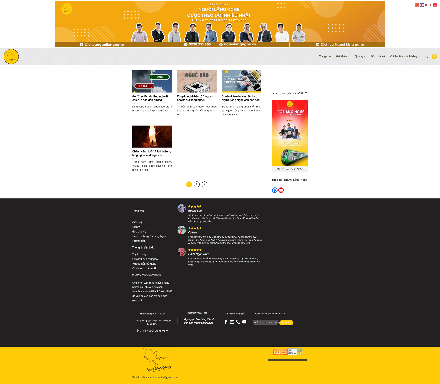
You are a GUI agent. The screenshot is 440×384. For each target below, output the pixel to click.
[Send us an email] (232, 322)
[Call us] (238, 322)
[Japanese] (426, 4)
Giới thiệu (341, 56)
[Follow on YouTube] (244, 322)
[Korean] (430, 4)
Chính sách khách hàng (403, 56)
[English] (422, 4)
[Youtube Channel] (281, 190)
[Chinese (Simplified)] (417, 4)
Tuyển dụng (139, 254)
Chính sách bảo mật (144, 268)
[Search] (426, 56)
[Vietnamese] (435, 4)
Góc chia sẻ (378, 56)
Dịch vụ (359, 56)
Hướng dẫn (139, 240)
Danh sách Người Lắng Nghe (149, 236)
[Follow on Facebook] (226, 322)
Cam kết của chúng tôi (145, 259)
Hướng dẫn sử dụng (144, 263)
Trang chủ (325, 56)
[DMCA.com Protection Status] (280, 351)
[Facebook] (275, 190)
